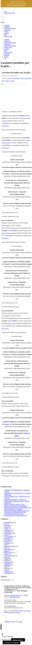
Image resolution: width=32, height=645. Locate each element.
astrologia (7, 525)
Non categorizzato (9, 555)
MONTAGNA (8, 552)
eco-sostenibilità (8, 536)
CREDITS (7, 621)
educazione (7, 540)
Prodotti (7, 81)
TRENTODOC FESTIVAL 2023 (13, 514)
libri (5, 547)
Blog (5, 35)
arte (5, 524)
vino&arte (7, 571)
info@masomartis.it (14, 597)
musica (6, 554)
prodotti (6, 559)
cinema (6, 528)
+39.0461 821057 (15, 595)
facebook (6, 55)
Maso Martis (7, 549)
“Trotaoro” (7, 424)
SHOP (2, 22)
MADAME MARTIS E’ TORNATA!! (15, 499)
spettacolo (7, 565)
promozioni (7, 562)
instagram (7, 53)
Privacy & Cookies (25, 610)
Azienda (6, 25)
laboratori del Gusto (9, 546)
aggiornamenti (8, 522)
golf (5, 544)
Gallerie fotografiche (10, 45)
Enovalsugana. (5, 126)
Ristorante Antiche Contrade (9, 233)
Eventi (22, 78)
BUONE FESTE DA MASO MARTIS (15, 515)
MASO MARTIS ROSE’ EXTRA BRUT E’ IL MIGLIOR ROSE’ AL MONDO (17, 508)
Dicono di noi (8, 47)
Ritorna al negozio (18, 640)
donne (6, 535)
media (6, 551)
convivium (9, 78)
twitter (6, 57)
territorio (12, 81)
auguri (6, 527)
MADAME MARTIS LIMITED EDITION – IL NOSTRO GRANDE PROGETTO (17, 511)
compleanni (7, 530)
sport (5, 567)
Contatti (6, 33)
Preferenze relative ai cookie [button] (12, 612)
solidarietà (7, 563)
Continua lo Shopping (11, 642)
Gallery (6, 31)
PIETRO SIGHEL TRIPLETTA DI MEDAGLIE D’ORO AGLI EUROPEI (15, 505)
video (5, 570)
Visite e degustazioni (10, 28)
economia (7, 538)
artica (20, 621)
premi (5, 557)
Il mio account (8, 36)
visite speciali (8, 573)
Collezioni (7, 27)
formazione (7, 543)
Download (7, 30)
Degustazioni (16, 78)
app (5, 58)
